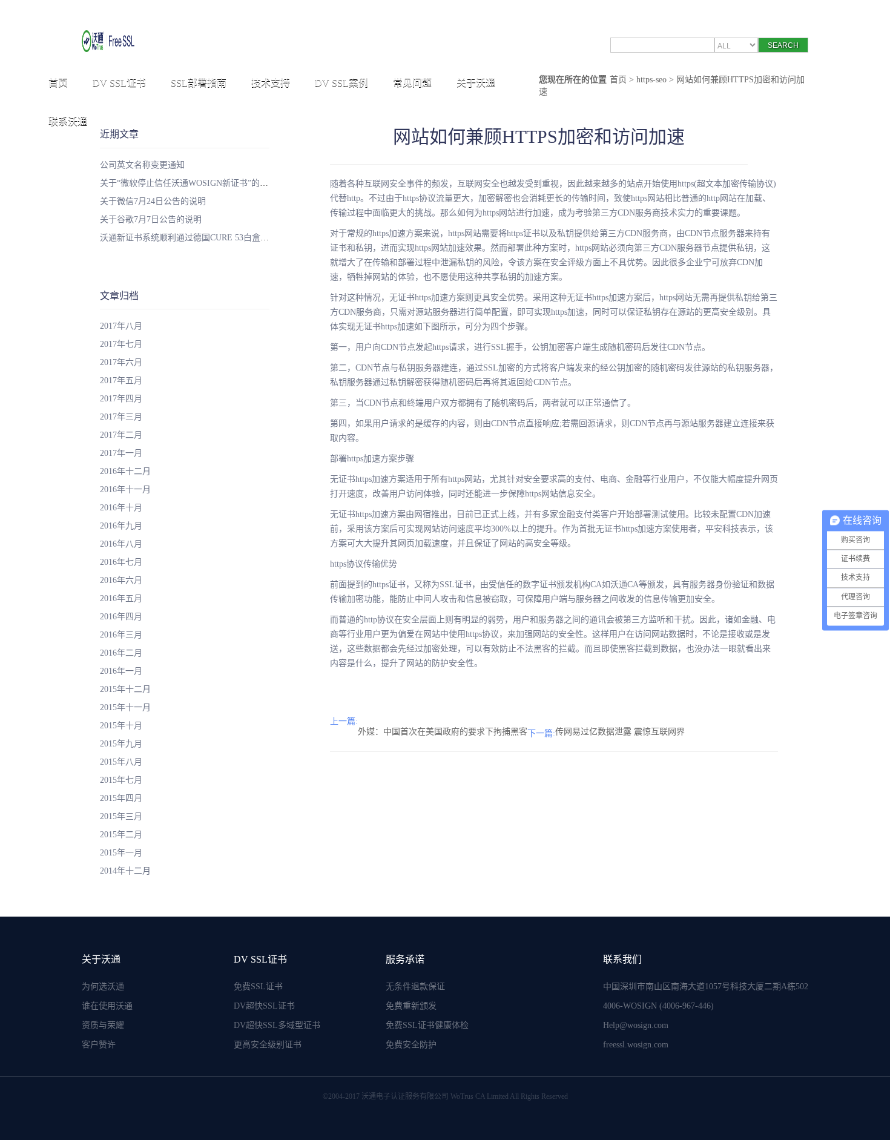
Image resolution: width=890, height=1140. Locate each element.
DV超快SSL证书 (264, 1005)
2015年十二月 (125, 689)
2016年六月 (121, 580)
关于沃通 (476, 82)
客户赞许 (99, 1044)
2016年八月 (121, 544)
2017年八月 (121, 326)
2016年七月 (121, 562)
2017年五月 (121, 380)
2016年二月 (121, 652)
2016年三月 (121, 634)
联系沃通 (67, 121)
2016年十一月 (125, 489)
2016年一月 (121, 671)
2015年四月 (121, 798)
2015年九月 (121, 743)
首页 (58, 82)
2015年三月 (121, 816)
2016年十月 (121, 507)
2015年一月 (121, 852)
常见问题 (412, 82)
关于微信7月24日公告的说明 (153, 201)
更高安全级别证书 (268, 1044)
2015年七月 (121, 780)
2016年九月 (121, 525)
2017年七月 (121, 344)
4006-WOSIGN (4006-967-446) (658, 1005)
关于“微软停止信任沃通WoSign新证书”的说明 (188, 183)
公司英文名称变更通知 (142, 165)
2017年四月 (121, 398)
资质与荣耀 (103, 1025)
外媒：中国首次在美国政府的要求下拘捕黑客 (442, 731)
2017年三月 (121, 416)
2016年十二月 (125, 471)
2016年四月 (121, 616)
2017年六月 (121, 362)
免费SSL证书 (258, 986)
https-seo (651, 79)
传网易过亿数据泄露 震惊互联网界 (620, 731)
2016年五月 (121, 598)
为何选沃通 (103, 986)
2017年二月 (121, 435)
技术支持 (270, 82)
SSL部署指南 (198, 82)
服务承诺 (405, 959)
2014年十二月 (125, 870)
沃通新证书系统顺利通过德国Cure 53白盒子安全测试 (201, 237)
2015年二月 (121, 834)
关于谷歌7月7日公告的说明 (151, 219)
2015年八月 (121, 761)
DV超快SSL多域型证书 (277, 1025)
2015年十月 (121, 725)
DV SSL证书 (119, 82)
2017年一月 (121, 453)
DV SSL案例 (341, 82)
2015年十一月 (125, 707)
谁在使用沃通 (107, 1005)
